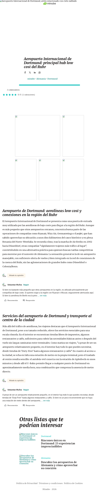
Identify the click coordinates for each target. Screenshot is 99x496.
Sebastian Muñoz (18, 285)
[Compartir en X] (30, 72)
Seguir (26, 285)
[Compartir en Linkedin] (35, 72)
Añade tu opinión (16, 275)
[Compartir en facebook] (25, 72)
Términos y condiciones (51, 483)
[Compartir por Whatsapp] (39, 72)
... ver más (42, 296)
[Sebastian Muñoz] (4, 90)
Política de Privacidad (26, 483)
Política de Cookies (73, 483)
